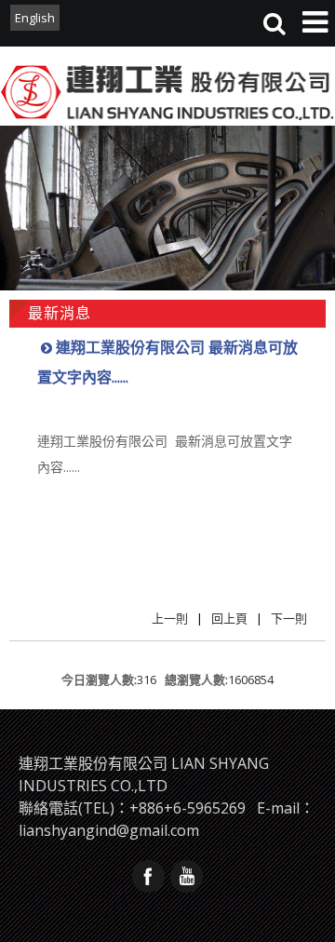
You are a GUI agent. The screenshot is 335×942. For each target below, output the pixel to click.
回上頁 (229, 618)
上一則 (170, 618)
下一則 (289, 618)
